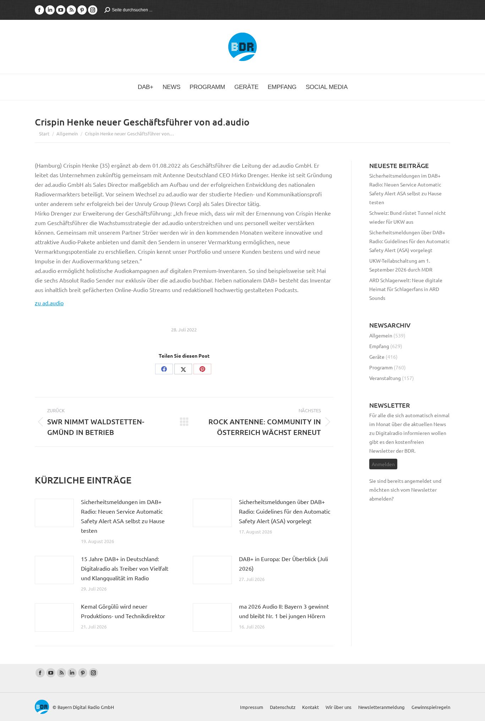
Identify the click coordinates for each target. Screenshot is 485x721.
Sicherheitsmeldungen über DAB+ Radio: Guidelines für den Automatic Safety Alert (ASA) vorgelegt (284, 511)
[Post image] (54, 513)
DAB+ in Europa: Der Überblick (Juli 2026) (283, 563)
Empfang (379, 346)
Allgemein (380, 335)
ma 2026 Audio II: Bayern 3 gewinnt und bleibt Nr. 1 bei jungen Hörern (284, 611)
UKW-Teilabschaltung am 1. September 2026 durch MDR (400, 265)
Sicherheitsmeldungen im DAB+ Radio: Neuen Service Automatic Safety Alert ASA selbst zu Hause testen (123, 516)
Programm (381, 367)
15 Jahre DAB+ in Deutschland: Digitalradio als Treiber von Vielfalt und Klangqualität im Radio (124, 568)
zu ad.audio (49, 302)
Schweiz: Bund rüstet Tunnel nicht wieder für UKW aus (407, 217)
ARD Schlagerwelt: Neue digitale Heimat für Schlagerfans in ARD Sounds (405, 289)
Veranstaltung (385, 378)
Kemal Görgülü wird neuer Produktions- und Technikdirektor (123, 611)
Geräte (377, 356)
